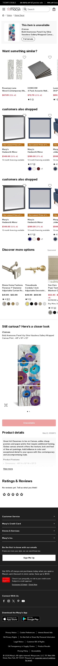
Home (9, 15)
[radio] (30, 169)
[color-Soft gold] (27, 303)
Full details (28, 39)
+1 (42, 169)
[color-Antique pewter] (40, 303)
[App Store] (10, 619)
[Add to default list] (24, 57)
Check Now (32, 585)
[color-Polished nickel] (44, 303)
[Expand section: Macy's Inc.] (29, 538)
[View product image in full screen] (6, 405)
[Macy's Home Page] (13, 9)
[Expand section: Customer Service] (29, 516)
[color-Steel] (50, 312)
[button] (29, 379)
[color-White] (34, 168)
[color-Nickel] (17, 303)
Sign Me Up (29, 558)
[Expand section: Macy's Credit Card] (29, 523)
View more (8, 469)
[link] (14, 91)
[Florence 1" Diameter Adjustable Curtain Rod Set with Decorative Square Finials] (13, 269)
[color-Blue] (29, 168)
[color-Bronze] (8, 303)
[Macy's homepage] (3, 15)
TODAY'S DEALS (9, 3)
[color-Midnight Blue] (55, 168)
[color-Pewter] (4, 303)
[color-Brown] (38, 168)
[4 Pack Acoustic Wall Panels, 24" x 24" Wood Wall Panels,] (40, 70)
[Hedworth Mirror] (14, 128)
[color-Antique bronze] (35, 303)
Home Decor (19, 15)
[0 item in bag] (54, 9)
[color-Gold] (13, 303)
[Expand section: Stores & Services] (29, 530)
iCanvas (25, 29)
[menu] (3, 9)
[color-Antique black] (31, 303)
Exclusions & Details (19, 585)
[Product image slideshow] (29, 379)
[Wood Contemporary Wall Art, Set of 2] (14, 70)
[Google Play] (31, 619)
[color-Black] (54, 312)
